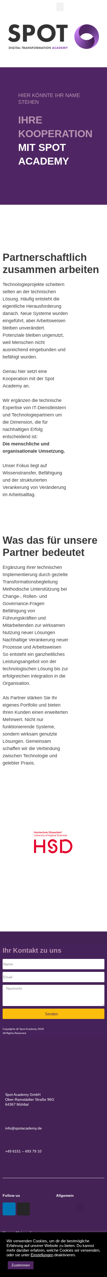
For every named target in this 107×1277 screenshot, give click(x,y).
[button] (60, 7)
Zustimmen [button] (20, 1265)
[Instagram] (23, 1208)
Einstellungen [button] (42, 1255)
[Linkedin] (9, 1208)
